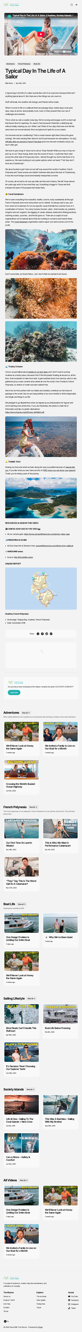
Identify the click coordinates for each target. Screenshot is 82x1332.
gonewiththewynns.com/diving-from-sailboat (54, 546)
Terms (5, 1311)
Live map (6, 1304)
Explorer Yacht (9, 1300)
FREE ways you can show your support (59, 470)
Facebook (75, 1300)
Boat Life (37, 64)
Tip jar (39, 1307)
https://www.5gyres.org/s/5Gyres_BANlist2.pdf (24, 412)
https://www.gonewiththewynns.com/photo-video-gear (47, 534)
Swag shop (41, 1304)
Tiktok (73, 1308)
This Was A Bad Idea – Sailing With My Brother (59, 1120)
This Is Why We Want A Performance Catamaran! (58, 844)
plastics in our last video (38, 372)
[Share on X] (38, 633)
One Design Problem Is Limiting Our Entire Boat (18, 938)
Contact (6, 1307)
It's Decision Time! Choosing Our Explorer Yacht (20, 1067)
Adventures (11, 64)
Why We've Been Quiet (60, 937)
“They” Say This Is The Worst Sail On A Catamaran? (21, 882)
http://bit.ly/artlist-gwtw (23, 557)
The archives (41, 1296)
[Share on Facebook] (42, 633)
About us (6, 1296)
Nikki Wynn (9, 83)
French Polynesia (24, 64)
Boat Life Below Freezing (57, 1028)
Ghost (40, 1327)
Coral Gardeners (21, 222)
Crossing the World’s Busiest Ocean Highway (20, 785)
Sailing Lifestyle (14, 998)
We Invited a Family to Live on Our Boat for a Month (60, 747)
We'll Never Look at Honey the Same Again (19, 747)
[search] (72, 5)
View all (25, 713)
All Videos (10, 1180)
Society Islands (13, 1089)
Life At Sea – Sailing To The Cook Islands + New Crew (19, 1120)
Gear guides (41, 1300)
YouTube (74, 1296)
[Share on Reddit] (46, 633)
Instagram (74, 1304)
